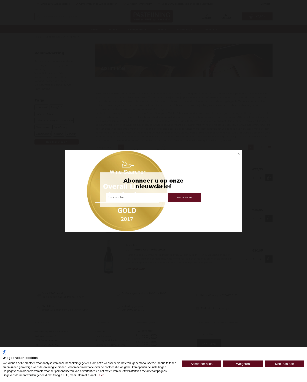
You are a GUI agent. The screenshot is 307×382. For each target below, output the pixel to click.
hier (101, 375)
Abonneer (184, 197)
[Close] (238, 154)
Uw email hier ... (118, 197)
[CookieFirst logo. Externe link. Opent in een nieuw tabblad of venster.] (4, 352)
